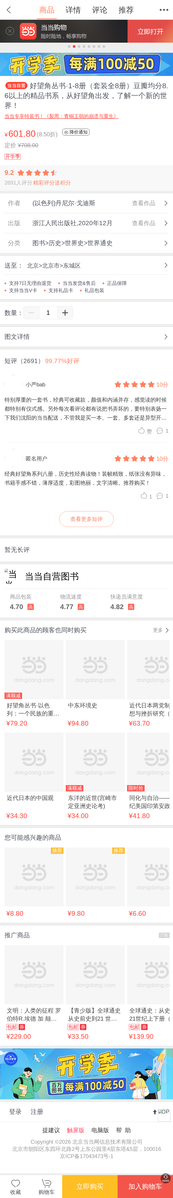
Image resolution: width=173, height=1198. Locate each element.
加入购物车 (145, 1186)
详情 (73, 10)
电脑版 (100, 1130)
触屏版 (75, 1130)
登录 (15, 1111)
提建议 (51, 1130)
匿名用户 (36, 459)
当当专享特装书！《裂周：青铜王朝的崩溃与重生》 (61, 116)
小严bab (35, 384)
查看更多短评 (86, 519)
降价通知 (78, 132)
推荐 (126, 10)
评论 (99, 10)
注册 (37, 1111)
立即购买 (89, 1186)
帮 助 (123, 1130)
